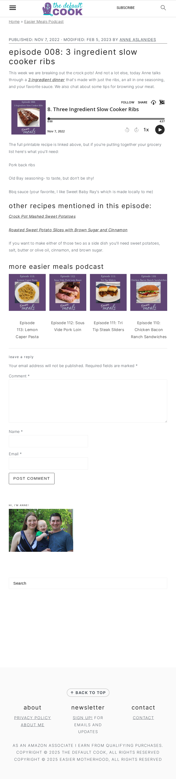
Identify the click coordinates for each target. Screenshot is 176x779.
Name (16, 431)
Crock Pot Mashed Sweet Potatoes (42, 216)
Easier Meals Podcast (44, 21)
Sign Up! (83, 717)
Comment (19, 376)
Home (14, 21)
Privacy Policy (32, 717)
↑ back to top (88, 692)
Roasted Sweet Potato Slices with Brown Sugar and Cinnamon (68, 230)
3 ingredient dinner (46, 79)
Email (15, 454)
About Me (32, 725)
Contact (143, 717)
